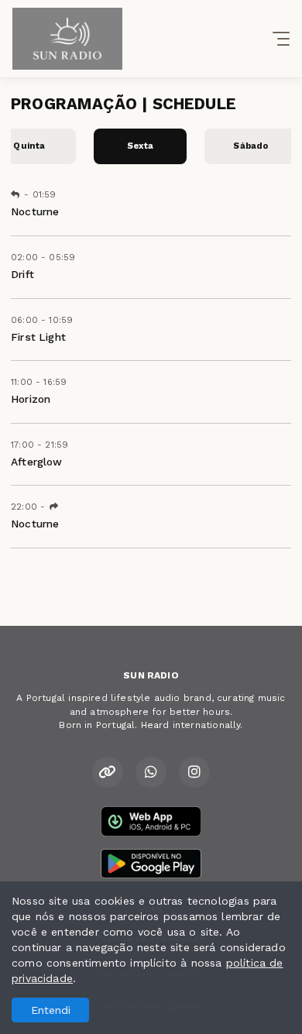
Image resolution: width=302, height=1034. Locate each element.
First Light (38, 337)
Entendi (50, 1010)
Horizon (30, 399)
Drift (22, 274)
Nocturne (35, 211)
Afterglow (37, 461)
